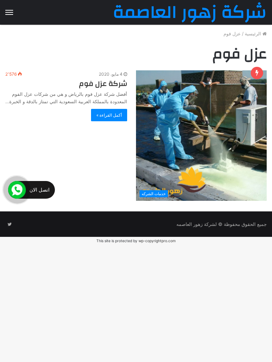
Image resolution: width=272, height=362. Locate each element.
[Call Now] (17, 190)
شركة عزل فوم (103, 83)
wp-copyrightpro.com (157, 241)
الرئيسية (253, 33)
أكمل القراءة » (109, 115)
